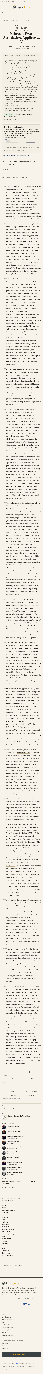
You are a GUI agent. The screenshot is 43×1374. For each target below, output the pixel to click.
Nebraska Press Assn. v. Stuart (30, 89)
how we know (12, 116)
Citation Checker (7, 1335)
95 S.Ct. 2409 (35, 892)
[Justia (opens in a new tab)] (26, 1304)
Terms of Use (31, 1366)
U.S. (20, 20)
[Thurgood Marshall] (4, 1158)
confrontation (6, 1215)
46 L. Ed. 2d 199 (21, 30)
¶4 (5, 369)
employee (5, 1217)
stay (3, 1248)
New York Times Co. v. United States (21, 859)
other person (24, 311)
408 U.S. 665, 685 (28, 880)
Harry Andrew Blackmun (15, 1136)
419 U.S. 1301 (23, 724)
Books (4, 1332)
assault (4, 1207)
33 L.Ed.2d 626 (25, 883)
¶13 (4, 899)
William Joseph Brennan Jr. (15, 1167)
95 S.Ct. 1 (33, 724)
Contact (32, 1363)
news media (21, 329)
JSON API (5, 1349)
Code (3, 1314)
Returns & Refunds (8, 1366)
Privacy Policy (6, 1369)
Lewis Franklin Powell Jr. (15, 1147)
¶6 (5, 502)
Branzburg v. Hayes (16, 108)
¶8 (5, 642)
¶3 (5, 278)
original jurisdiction (27, 791)
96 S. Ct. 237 (21, 28)
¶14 (4, 949)
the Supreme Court (29, 648)
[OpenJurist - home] (21, 7)
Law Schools (6, 1325)
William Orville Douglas (14, 1172)
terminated (5, 1250)
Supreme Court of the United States (21, 46)
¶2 (5, 223)
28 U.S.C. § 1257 (14, 106)
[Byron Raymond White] (4, 1132)
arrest (4, 1205)
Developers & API (7, 1343)
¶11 (4, 798)
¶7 (5, 599)
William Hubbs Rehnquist (15, 1162)
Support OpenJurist (21, 1354)
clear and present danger (31, 532)
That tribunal (6, 1253)
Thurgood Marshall (13, 1157)
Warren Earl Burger (13, 1126)
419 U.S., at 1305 (25, 833)
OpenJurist (5, 20)
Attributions (20, 1366)
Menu (6, 13)
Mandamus (5, 1224)
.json (11, 1265)
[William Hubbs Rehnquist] (4, 1163)
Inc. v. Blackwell (12, 892)
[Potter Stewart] (4, 1153)
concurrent (5, 1212)
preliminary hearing (16, 265)
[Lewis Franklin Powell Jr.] (4, 1148)
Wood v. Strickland (27, 110)
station (4, 1246)
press (4, 1236)
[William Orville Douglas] (4, 1174)
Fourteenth (24, 827)
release (4, 1241)
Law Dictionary (7, 1317)
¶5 (5, 409)
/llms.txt (4, 1346)
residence (5, 1243)
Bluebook (34, 1085)
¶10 (4, 749)
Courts (4, 1322)
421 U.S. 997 (24, 892)
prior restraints (19, 850)
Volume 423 (13, 20)
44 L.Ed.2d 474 (12, 895)
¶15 (4, 986)
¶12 (4, 824)
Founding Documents (9, 1330)
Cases (4, 1312)
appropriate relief (17, 764)
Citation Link (20, 1085)
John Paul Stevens (13, 1141)
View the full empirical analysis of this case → (17, 155)
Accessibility (21, 1363)
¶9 (5, 688)
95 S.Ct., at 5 (25, 889)
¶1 (5, 186)
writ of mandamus (29, 761)
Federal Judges (7, 1319)
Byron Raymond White (14, 1131)
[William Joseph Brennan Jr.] (4, 1169)
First (15, 827)
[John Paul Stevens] (4, 1143)
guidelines (5, 1222)
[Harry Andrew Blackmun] (4, 1138)
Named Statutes (7, 1327)
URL (7, 1085)
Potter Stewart (12, 1152)
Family (4, 1219)
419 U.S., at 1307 (12, 889)
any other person (7, 1200)
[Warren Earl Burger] (4, 1127)
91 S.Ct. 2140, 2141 (25, 862)
